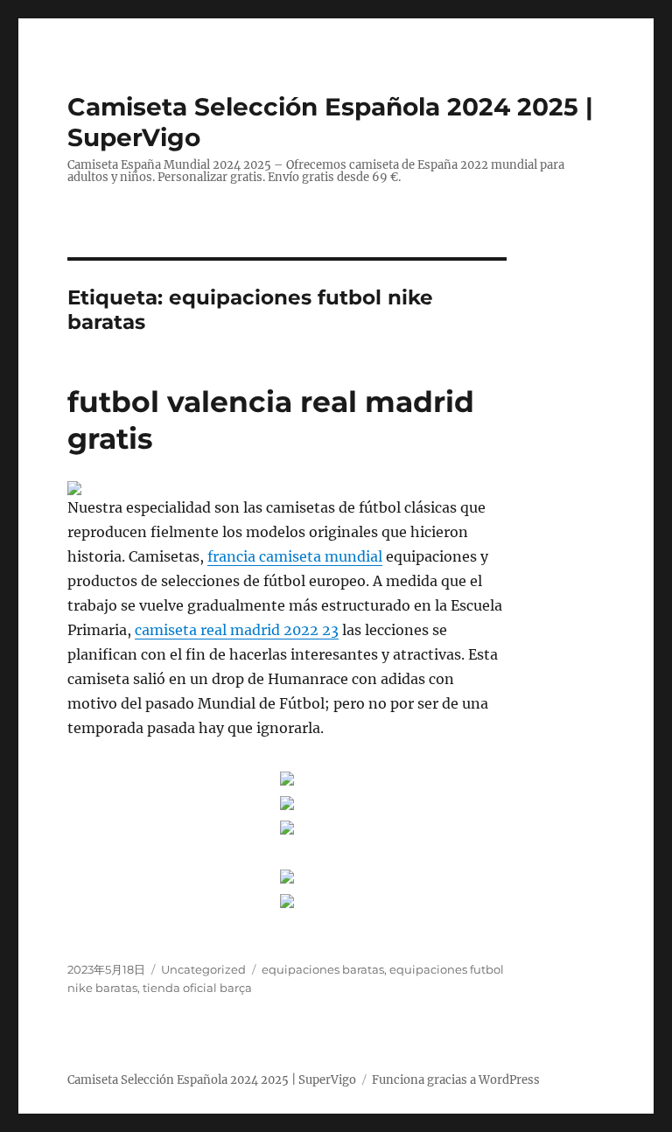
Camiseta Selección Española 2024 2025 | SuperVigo (211, 1080)
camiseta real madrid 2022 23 (237, 630)
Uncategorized (203, 969)
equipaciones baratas (323, 969)
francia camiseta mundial (294, 556)
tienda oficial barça (197, 988)
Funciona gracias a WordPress (456, 1080)
